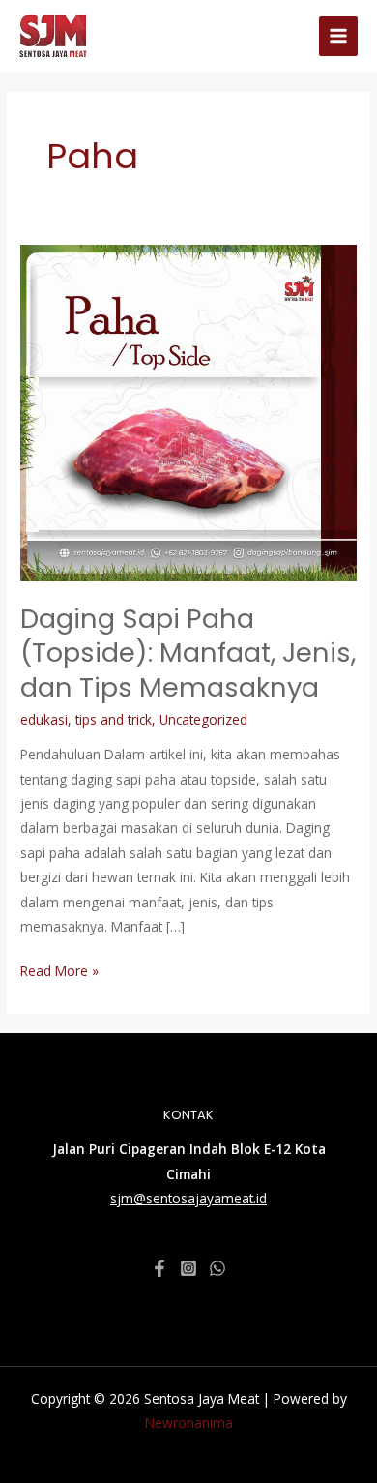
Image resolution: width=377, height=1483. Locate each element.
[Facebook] (159, 1268)
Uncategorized (203, 719)
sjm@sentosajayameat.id (188, 1198)
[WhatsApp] (217, 1268)
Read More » (59, 969)
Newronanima (189, 1422)
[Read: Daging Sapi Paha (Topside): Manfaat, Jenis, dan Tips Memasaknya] (188, 411)
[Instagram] (188, 1268)
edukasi (44, 719)
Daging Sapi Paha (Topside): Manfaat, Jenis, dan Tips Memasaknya (188, 653)
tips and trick (113, 719)
